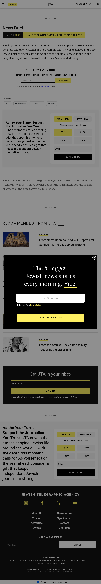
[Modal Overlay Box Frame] (50, 292)
